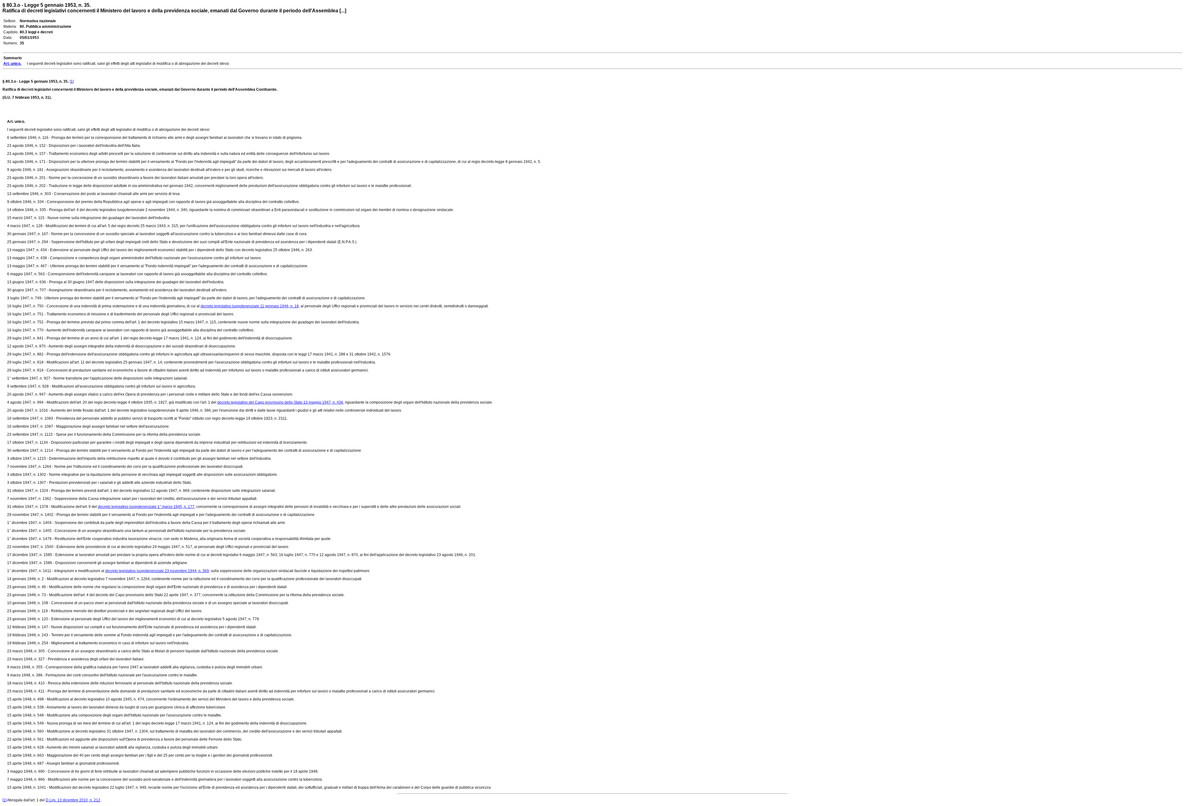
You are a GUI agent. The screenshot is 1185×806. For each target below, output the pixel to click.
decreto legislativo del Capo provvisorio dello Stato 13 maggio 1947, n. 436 (280, 402)
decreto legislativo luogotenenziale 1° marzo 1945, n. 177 (146, 507)
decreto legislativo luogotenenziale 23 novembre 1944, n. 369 (157, 571)
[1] (72, 81)
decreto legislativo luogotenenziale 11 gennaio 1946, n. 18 (250, 306)
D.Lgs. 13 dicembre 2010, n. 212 (73, 800)
